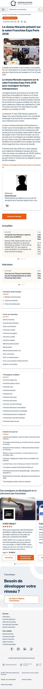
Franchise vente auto (9, 397)
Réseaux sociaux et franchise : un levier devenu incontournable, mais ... (20, 454)
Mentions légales (27, 679)
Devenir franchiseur (9, 627)
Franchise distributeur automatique (14, 407)
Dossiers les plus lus (10, 432)
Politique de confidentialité (8, 679)
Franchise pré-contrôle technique (14, 418)
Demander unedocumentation (25, 557)
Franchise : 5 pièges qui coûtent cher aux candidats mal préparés (20, 459)
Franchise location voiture (11, 383)
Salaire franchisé (8, 642)
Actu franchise (12, 14)
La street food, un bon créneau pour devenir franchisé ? (21, 464)
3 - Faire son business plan (11, 304)
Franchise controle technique (12, 404)
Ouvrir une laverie (8, 354)
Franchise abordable (9, 644)
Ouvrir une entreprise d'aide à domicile (15, 361)
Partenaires (6, 617)
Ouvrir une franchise (10, 314)
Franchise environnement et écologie (15, 411)
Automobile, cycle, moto (10, 18)
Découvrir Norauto (14, 216)
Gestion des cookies (6, 684)
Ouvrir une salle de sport (11, 357)
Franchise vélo (7, 394)
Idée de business (8, 634)
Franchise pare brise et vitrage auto (14, 414)
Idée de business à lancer (11, 344)
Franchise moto (8, 387)
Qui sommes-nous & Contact (30, 673)
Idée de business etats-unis (12, 350)
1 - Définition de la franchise (12, 297)
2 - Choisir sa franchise (10, 300)
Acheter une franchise (10, 364)
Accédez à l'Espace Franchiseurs (16, 599)
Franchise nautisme (9, 390)
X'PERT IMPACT (9, 524)
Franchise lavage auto (10, 380)
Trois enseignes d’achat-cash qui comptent (17, 481)
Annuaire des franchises (10, 323)
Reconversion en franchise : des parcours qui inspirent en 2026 (21, 477)
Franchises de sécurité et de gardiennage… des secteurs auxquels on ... (21, 472)
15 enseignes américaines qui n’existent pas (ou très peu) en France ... (21, 443)
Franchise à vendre (9, 330)
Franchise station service (11, 421)
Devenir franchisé (8, 319)
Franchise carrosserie (10, 400)
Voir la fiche (9, 557)
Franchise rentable (9, 337)
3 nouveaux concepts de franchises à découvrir (18, 467)
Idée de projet (7, 347)
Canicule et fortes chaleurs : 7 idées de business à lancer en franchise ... (21, 448)
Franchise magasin (9, 340)
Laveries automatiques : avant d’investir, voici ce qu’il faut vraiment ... (21, 438)
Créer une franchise (9, 326)
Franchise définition (9, 619)
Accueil (4, 14)
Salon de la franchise (9, 622)
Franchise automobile (24, 14)
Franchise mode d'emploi (12, 292)
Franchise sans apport (10, 333)
